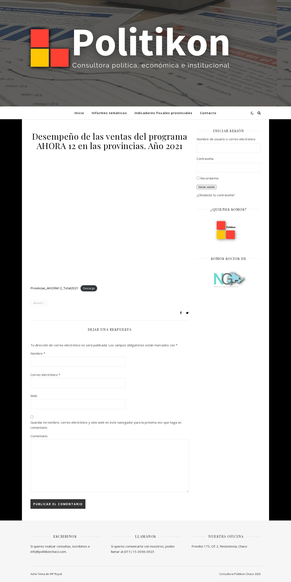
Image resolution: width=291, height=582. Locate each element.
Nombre (37, 353)
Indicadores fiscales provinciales (163, 113)
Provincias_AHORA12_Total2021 (54, 288)
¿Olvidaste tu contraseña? (216, 195)
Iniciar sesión (206, 187)
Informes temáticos (109, 113)
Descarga (89, 288)
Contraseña (205, 158)
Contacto (208, 113)
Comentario (39, 436)
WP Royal (56, 574)
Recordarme (209, 178)
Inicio (79, 113)
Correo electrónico (45, 375)
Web (33, 396)
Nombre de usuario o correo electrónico (226, 139)
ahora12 (38, 303)
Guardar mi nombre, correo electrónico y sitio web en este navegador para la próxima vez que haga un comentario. (105, 425)
